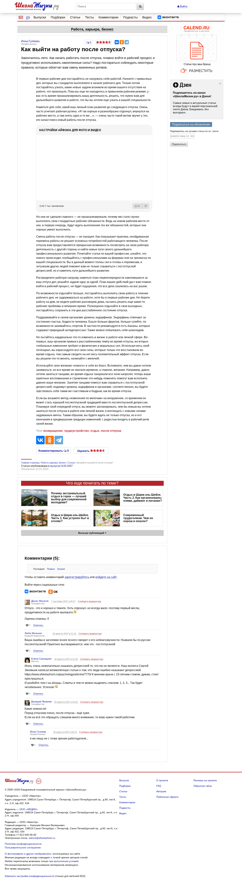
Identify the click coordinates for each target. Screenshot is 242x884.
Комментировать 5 (53, 450)
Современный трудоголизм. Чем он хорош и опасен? (138, 518)
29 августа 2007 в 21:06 (66, 659)
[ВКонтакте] (117, 42)
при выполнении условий (63, 861)
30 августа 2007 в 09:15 (65, 732)
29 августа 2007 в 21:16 (65, 633)
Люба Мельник (33, 633)
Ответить (38, 625)
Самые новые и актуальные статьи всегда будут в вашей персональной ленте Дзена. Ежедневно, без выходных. (195, 107)
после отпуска (111, 430)
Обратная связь (202, 785)
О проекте (162, 780)
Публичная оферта (167, 796)
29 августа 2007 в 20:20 (66, 702)
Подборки (58, 17)
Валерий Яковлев (41, 701)
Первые (51, 569)
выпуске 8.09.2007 (61, 465)
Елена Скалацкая (41, 658)
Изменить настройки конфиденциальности (29, 876)
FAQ (158, 785)
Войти (183, 6)
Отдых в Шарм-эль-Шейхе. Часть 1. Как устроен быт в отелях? (70, 518)
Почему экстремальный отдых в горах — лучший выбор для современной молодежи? (68, 498)
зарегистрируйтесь (76, 577)
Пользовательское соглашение (23, 847)
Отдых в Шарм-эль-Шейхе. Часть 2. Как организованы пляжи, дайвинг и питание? (142, 497)
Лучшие (61, 569)
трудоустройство (76, 430)
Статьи (75, 17)
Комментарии (108, 17)
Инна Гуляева (38, 731)
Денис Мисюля (40, 600)
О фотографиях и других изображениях (28, 853)
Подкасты (130, 17)
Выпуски (39, 17)
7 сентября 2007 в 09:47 (63, 601)
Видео (147, 17)
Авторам (161, 791)
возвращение (53, 430)
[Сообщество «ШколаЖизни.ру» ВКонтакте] (168, 17)
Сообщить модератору (89, 601)
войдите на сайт (106, 577)
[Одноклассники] (122, 42)
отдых (94, 430)
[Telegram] (127, 42)
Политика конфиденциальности (23, 843)
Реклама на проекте (205, 780)
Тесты (89, 17)
